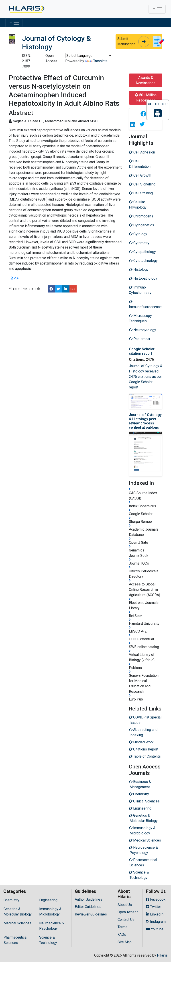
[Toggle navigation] (157, 9)
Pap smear (141, 339)
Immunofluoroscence (145, 307)
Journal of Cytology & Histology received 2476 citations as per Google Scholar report (145, 376)
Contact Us (126, 919)
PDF (16, 278)
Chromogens (142, 216)
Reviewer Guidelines (91, 914)
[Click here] (26, 9)
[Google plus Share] (73, 289)
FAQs (122, 934)
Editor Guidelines (88, 907)
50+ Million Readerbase (146, 97)
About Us (125, 905)
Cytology (139, 234)
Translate (100, 61)
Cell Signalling (143, 184)
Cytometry (140, 243)
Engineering (48, 900)
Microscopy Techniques (140, 318)
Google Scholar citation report (142, 351)
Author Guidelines (88, 899)
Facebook (157, 899)
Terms (122, 927)
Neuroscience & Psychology (51, 926)
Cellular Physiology (138, 204)
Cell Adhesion (143, 152)
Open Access (128, 912)
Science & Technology (48, 940)
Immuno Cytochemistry (140, 290)
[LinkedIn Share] (65, 289)
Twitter (155, 907)
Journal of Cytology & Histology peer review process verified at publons (145, 421)
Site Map (125, 942)
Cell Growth (141, 175)
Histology (140, 269)
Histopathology (144, 278)
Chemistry (11, 900)
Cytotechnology (145, 261)
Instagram (157, 921)
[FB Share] (51, 289)
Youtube (156, 929)
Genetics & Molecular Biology (18, 911)
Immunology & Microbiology (50, 911)
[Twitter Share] (58, 289)
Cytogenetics (143, 225)
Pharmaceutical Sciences (15, 940)
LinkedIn (156, 914)
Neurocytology (144, 330)
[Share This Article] (143, 113)
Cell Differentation (140, 164)
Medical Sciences (17, 923)
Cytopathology (144, 252)
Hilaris (162, 955)
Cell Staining (142, 193)
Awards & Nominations (145, 80)
